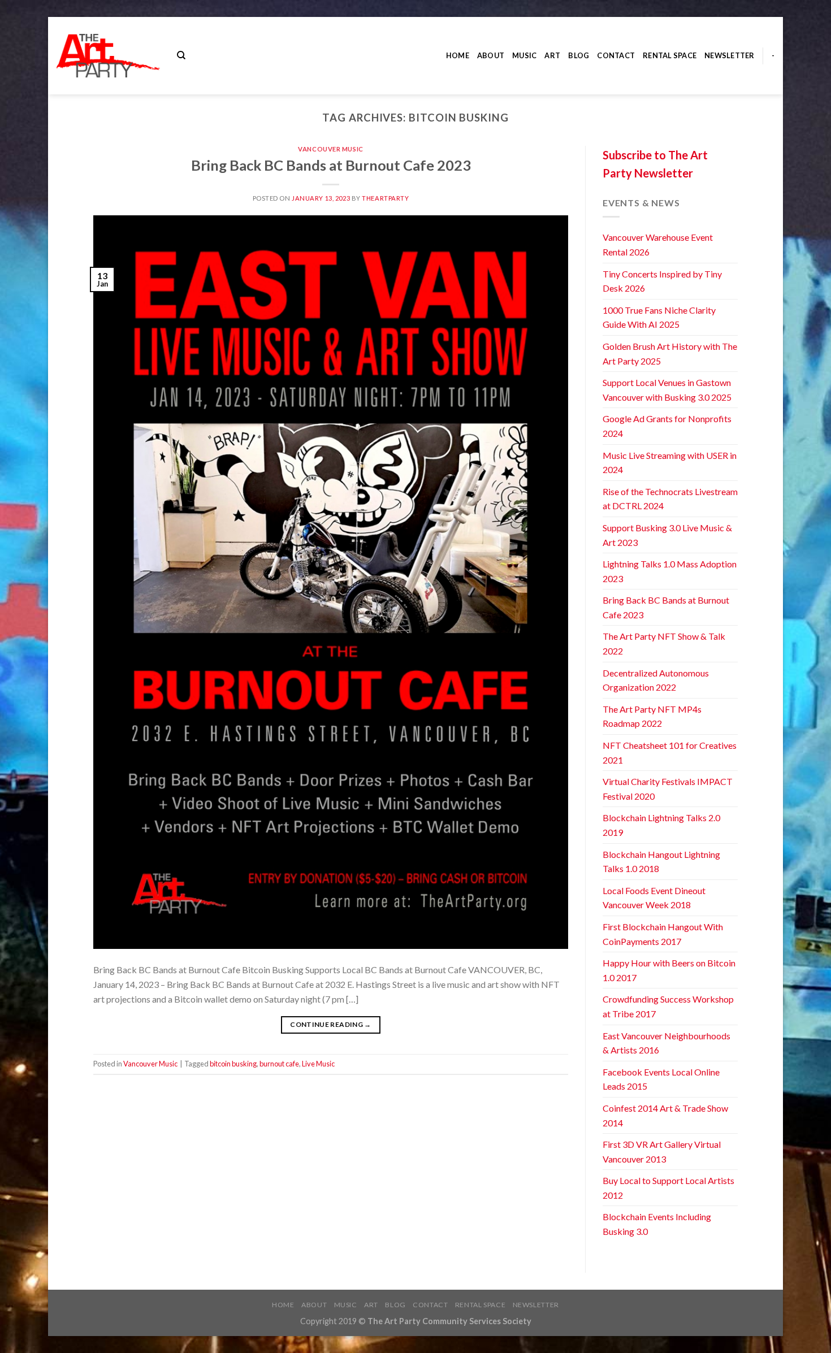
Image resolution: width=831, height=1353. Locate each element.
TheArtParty (385, 198)
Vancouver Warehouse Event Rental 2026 (658, 244)
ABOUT (490, 55)
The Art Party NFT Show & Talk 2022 (664, 643)
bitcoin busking (233, 1063)
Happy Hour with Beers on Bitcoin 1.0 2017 (669, 970)
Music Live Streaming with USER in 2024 (670, 462)
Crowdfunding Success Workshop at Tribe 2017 (668, 1006)
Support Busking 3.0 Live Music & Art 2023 (667, 535)
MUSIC (524, 55)
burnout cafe (279, 1063)
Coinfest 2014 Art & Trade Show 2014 (665, 1115)
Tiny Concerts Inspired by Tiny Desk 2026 (662, 281)
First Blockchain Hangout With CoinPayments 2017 (663, 934)
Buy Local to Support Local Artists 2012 (668, 1187)
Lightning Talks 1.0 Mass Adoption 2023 (670, 571)
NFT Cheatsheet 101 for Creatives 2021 (670, 752)
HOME (457, 55)
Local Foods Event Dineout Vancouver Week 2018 (654, 897)
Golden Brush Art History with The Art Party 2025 (670, 353)
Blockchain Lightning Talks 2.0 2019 (661, 825)
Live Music (318, 1063)
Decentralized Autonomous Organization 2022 (656, 680)
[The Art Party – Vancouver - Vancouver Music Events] (108, 55)
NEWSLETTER (729, 55)
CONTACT (616, 55)
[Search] (181, 55)
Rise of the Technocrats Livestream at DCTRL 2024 (670, 498)
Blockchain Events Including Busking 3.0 (657, 1224)
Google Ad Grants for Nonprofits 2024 (667, 426)
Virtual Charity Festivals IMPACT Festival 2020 (668, 788)
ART (552, 55)
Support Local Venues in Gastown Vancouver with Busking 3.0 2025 (667, 389)
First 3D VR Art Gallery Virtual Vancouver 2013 (662, 1151)
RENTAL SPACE (669, 55)
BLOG (578, 55)
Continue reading (330, 1024)
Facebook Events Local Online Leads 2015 (661, 1079)
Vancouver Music (330, 149)
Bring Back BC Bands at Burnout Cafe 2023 (331, 165)
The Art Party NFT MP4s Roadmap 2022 (652, 716)
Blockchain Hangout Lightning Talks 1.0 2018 (661, 861)
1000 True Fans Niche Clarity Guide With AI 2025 (659, 317)
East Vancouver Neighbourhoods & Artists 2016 (666, 1043)
